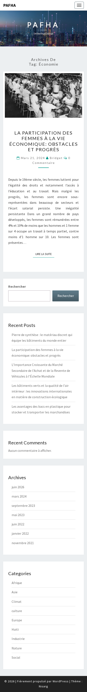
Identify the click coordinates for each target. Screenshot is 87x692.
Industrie (18, 639)
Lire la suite (44, 254)
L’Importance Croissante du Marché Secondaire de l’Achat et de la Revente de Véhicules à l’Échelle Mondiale (41, 370)
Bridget (56, 158)
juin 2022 (18, 524)
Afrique (17, 583)
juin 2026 (18, 487)
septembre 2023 (23, 505)
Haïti (15, 629)
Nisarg (43, 686)
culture (17, 611)
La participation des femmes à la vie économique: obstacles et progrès (43, 141)
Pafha (9, 5)
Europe (17, 620)
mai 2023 (18, 515)
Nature (17, 648)
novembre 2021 (23, 543)
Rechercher (17, 286)
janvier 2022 (20, 533)
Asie (15, 592)
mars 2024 (19, 496)
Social (16, 657)
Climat (17, 601)
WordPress (61, 681)
